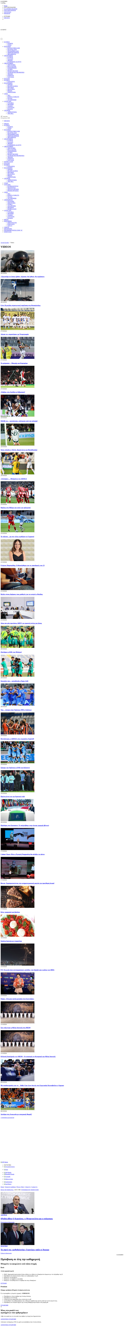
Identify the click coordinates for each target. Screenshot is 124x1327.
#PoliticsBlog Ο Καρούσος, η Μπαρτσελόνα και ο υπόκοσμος (27, 1219)
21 (6, 1117)
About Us (27, 1187)
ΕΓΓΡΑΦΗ (4, 1283)
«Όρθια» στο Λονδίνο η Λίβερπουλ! (13, 392)
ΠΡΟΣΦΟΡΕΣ (8, 228)
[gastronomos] (8, 1182)
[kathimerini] (7, 1172)
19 (4, 1117)
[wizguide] (7, 1176)
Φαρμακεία (7, 13)
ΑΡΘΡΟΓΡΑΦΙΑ (12, 112)
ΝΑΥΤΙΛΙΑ (10, 77)
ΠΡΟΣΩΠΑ (10, 207)
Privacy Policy (20, 1187)
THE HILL (10, 113)
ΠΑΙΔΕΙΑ (10, 43)
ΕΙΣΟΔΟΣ (7, 18)
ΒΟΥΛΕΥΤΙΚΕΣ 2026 (13, 48)
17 (1, 1117)
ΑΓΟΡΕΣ (10, 69)
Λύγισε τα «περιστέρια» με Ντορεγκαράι (15, 334)
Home (5, 6)
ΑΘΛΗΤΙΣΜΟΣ (8, 55)
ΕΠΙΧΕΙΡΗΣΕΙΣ (12, 68)
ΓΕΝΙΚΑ (9, 204)
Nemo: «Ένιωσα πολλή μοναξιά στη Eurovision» (17, 999)
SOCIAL (9, 98)
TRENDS (10, 74)
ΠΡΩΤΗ (6, 123)
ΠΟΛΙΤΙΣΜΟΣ (8, 83)
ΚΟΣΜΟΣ (7, 80)
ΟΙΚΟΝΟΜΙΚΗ (8, 63)
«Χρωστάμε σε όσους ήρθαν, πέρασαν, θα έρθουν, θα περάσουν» (23, 276)
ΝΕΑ (8, 95)
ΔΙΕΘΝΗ (10, 60)
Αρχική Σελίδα (5, 242)
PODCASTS (11, 224)
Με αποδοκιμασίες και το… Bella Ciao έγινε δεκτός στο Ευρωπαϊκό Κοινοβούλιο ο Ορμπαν (32, 1085)
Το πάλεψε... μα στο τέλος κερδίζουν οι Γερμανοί (17, 536)
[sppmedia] (4, 1162)
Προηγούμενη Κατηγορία (7, 1222)
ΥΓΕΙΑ (9, 45)
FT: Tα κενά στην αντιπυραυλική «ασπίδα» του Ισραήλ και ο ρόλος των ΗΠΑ (27, 970)
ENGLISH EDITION (10, 10)
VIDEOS (6, 227)
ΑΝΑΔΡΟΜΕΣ (11, 206)
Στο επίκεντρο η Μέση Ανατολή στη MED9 (15, 1028)
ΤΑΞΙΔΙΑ (10, 106)
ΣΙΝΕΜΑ (10, 84)
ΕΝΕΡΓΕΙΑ (10, 75)
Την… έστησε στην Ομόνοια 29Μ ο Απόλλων (16, 710)
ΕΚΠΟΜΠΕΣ (8, 221)
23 (9, 1117)
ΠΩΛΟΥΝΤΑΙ (11, 187)
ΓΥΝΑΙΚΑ (10, 103)
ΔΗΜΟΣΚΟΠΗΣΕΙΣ (13, 52)
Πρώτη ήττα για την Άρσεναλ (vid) (13, 796)
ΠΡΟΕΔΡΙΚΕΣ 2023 (13, 51)
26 (13, 1117)
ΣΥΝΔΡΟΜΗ (4, 1305)
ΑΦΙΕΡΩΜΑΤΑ (8, 200)
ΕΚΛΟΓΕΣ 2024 (12, 49)
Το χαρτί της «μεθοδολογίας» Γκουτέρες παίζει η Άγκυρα (25, 1250)
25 (12, 1117)
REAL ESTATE (11, 66)
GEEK (6, 93)
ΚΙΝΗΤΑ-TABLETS (13, 96)
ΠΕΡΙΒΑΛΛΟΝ (8, 161)
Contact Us (34, 1187)
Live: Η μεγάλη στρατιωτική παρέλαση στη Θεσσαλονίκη (20, 305)
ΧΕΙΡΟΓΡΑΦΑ (11, 92)
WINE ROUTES (12, 222)
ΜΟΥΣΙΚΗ (10, 87)
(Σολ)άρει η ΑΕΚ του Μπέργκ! (11, 652)
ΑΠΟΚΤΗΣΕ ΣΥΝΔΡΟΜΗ (8, 1319)
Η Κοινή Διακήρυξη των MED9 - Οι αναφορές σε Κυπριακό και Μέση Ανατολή (28, 1056)
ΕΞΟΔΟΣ (10, 109)
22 (8, 1117)
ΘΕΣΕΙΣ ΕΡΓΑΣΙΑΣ (13, 190)
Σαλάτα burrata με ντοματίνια (11, 941)
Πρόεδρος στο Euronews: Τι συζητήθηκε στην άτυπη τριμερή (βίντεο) (25, 825)
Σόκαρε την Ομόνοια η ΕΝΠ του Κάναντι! (15, 768)
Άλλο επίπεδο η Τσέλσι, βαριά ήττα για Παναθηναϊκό (19, 450)
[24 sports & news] (9, 1166)
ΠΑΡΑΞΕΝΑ (11, 81)
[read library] (7, 1184)
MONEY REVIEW (12, 71)
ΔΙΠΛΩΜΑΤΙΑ (11, 54)
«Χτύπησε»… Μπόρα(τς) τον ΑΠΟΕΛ (14, 479)
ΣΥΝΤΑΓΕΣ (10, 107)
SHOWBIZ (10, 104)
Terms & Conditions (10, 1187)
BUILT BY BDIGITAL (7, 1190)
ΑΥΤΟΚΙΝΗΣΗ (11, 100)
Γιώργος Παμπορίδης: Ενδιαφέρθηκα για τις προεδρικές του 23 (23, 565)
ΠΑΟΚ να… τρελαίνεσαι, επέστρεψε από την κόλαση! (19, 421)
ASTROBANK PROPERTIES (15, 72)
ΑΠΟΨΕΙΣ (7, 110)
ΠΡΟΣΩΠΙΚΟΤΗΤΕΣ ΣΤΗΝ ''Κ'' (13, 230)
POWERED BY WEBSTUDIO (30, 1190)
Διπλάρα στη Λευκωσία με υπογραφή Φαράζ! (16, 1114)
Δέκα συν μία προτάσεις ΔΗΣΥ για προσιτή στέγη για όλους (21, 623)
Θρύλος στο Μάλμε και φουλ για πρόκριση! (16, 508)
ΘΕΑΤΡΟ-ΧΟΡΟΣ (12, 86)
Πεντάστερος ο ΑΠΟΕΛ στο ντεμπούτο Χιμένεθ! (17, 739)
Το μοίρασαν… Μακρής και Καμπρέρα (14, 363)
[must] (6, 1169)
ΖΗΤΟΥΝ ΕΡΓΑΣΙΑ (13, 189)
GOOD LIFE (7, 101)
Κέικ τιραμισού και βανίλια (10, 912)
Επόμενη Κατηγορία (6, 1253)
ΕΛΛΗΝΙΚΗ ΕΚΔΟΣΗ (10, 9)
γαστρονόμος (7, 12)
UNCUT (9, 225)
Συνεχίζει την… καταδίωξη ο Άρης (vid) (14, 681)
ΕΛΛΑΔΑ (10, 58)
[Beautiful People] (9, 1174)
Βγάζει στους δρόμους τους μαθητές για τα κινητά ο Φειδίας (22, 594)
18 (2, 1117)
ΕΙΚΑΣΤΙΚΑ (11, 89)
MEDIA (6, 219)
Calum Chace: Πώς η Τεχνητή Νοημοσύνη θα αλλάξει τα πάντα (23, 854)
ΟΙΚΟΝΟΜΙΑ (11, 64)
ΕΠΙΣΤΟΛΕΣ (7, 232)
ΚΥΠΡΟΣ (7, 42)
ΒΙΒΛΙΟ (9, 90)
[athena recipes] (8, 1179)
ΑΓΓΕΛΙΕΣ (7, 184)
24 (10, 1117)
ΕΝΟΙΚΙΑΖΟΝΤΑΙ (12, 186)
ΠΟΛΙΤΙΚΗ (7, 46)
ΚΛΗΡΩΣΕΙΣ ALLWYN (14, 61)
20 (5, 1117)
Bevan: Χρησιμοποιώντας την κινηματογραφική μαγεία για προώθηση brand (27, 883)
